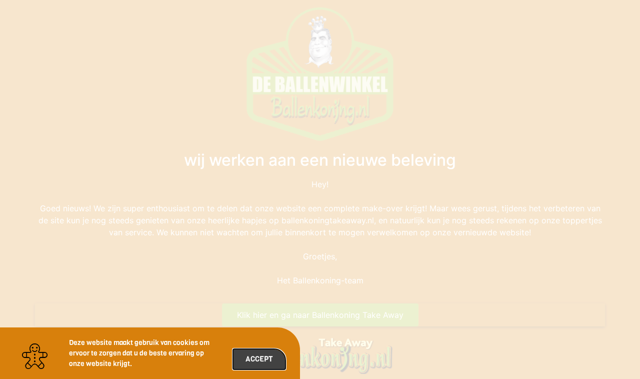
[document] (320, 189)
